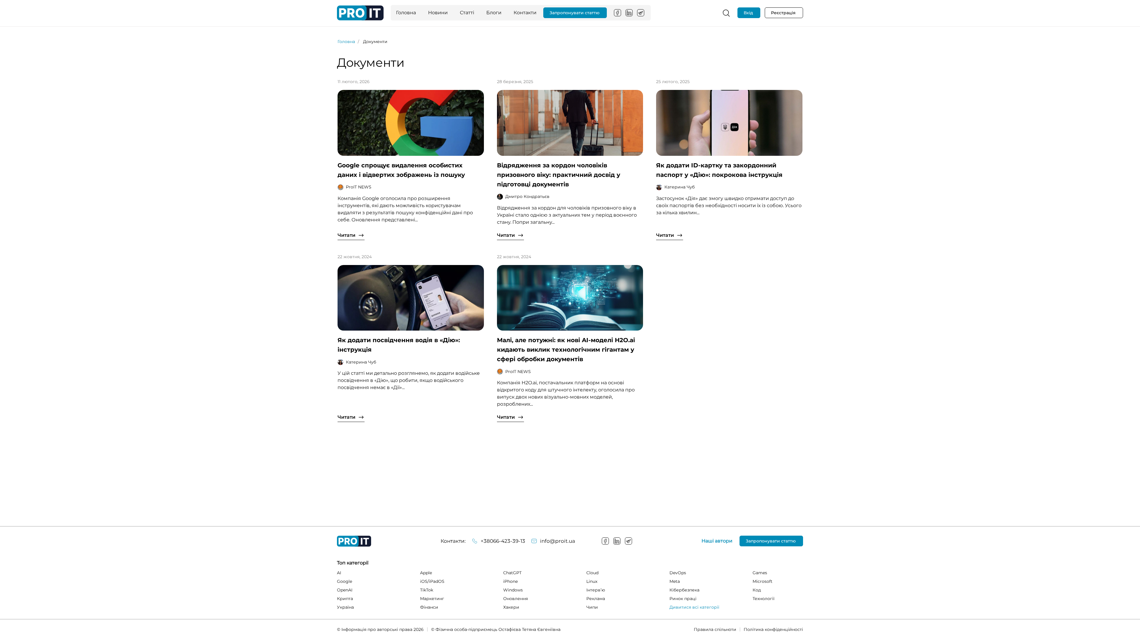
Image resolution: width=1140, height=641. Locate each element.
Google (344, 581)
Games (760, 572)
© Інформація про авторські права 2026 (380, 629)
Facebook (617, 12)
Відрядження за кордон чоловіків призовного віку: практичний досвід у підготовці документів (558, 175)
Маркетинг (432, 598)
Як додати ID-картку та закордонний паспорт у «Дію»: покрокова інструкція (719, 170)
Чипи (592, 607)
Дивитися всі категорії (694, 607)
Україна (345, 607)
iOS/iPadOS (432, 581)
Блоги (493, 12)
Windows (513, 590)
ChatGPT (512, 572)
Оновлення (515, 598)
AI (339, 572)
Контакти (525, 12)
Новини (438, 12)
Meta (674, 581)
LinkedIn (629, 12)
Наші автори (717, 541)
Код (757, 590)
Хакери (511, 607)
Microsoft (762, 581)
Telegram (640, 12)
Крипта (345, 598)
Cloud (592, 572)
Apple (426, 572)
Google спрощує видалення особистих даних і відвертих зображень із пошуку (401, 170)
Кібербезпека (684, 590)
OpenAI (344, 590)
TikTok (426, 590)
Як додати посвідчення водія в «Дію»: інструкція (399, 345)
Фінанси (429, 607)
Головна (406, 12)
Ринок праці (682, 598)
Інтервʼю (595, 590)
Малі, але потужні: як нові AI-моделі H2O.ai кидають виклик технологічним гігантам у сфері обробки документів (566, 350)
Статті (467, 12)
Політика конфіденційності (773, 629)
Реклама (595, 598)
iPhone (510, 581)
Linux (591, 581)
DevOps (677, 572)
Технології (764, 598)
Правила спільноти (715, 629)
